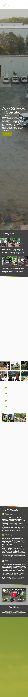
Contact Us (7, 134)
